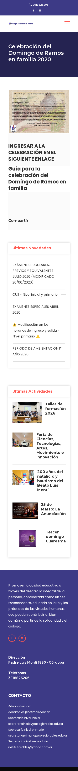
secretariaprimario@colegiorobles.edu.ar (37, 735)
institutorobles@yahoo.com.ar (30, 747)
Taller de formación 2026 (55, 408)
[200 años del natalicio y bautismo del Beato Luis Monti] (23, 477)
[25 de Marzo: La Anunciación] (25, 511)
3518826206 (40, 5)
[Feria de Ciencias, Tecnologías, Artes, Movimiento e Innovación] (22, 440)
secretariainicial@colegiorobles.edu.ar (35, 724)
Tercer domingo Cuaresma (56, 536)
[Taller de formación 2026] (27, 412)
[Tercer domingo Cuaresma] (27, 540)
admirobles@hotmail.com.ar (29, 712)
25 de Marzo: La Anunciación (53, 509)
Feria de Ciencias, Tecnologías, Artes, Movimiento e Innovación (50, 446)
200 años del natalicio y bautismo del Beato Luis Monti (50, 481)
